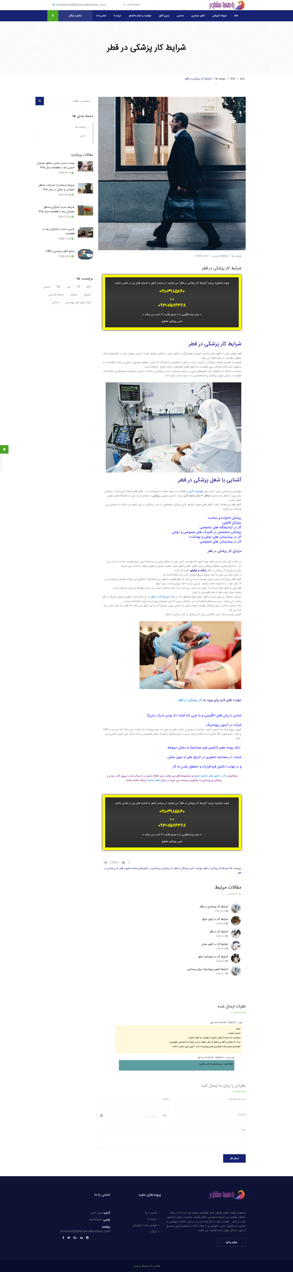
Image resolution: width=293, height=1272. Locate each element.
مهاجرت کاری (196, 491)
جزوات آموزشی (219, 16)
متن (68, 287)
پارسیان (137, 1266)
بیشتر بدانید (231, 1242)
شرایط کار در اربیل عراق (215, 921)
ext (89, 287)
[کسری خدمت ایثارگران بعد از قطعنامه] (85, 232)
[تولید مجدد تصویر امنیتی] (101, 1115)
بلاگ (232, 79)
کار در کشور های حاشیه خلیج (209, 776)
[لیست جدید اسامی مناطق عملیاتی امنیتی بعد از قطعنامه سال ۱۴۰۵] (85, 166)
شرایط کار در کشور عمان (215, 946)
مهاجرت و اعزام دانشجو (140, 16)
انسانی (46, 287)
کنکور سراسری (198, 16)
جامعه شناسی (56, 294)
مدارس (180, 16)
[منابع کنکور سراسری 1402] (85, 254)
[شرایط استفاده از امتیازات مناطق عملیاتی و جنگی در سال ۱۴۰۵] (85, 188)
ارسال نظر (234, 1158)
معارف (73, 294)
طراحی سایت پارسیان (145, 1225)
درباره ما (117, 16)
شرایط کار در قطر (160, 597)
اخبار (82, 136)
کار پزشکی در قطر (190, 700)
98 (58, 287)
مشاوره (87, 294)
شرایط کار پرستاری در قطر (214, 909)
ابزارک (153, 1231)
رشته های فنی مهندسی (78, 302)
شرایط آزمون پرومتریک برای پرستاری (207, 971)
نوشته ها (220, 79)
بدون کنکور (164, 16)
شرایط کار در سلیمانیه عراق (213, 959)
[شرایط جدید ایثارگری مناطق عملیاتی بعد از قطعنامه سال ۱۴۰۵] (85, 210)
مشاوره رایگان (75, 16)
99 (78, 287)
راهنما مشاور (154, 780)
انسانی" (55, 302)
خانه (236, 16)
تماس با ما (101, 16)
